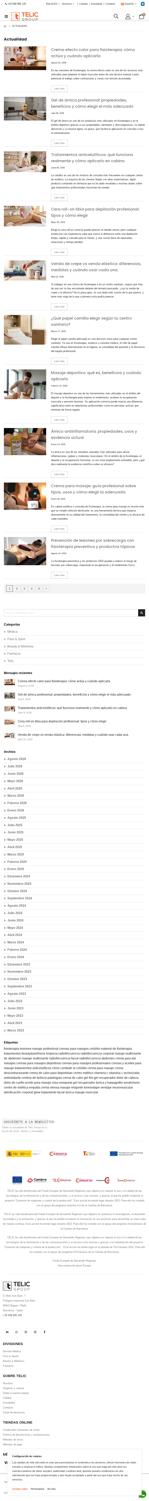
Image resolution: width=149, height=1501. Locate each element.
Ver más (51, 1489)
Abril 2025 (14, 847)
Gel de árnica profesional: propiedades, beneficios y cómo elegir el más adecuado (74, 694)
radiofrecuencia (69, 1053)
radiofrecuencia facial (64, 1058)
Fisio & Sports (11, 1356)
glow (37, 1092)
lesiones (26, 1048)
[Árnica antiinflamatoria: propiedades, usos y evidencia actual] (25, 443)
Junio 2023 (15, 1008)
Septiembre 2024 (19, 898)
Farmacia (13, 653)
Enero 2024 (15, 957)
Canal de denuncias (14, 1412)
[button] (129, 16)
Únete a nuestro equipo (16, 1393)
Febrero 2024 (17, 949)
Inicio (5, 26)
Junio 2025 (15, 832)
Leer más (59, 88)
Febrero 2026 (17, 803)
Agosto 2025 (16, 817)
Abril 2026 (14, 788)
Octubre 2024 (17, 891)
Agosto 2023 (16, 993)
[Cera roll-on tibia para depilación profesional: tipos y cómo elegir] (25, 221)
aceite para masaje (38, 1082)
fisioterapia (12, 1048)
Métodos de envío (13, 1439)
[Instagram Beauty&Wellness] (26, 1332)
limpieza (52, 1053)
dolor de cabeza (127, 1077)
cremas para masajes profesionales (86, 1063)
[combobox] (74, 612)
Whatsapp (16, 1332)
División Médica (12, 1351)
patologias (55, 1077)
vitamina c (101, 1073)
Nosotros (8, 1383)
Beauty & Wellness (20, 646)
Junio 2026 (15, 773)
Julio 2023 (14, 1001)
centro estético (83, 1073)
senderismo (132, 1082)
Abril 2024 (14, 935)
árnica (70, 1092)
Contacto (110, 4)
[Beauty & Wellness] (44, 1332)
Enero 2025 (15, 869)
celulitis (95, 1048)
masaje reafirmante (35, 1058)
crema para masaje (101, 1068)
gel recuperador (105, 1077)
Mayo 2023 (15, 1015)
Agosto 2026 (16, 759)
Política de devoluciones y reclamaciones (26, 1434)
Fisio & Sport (16, 639)
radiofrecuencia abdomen (97, 1058)
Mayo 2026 (15, 781)
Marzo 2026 (15, 795)
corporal (28, 1092)
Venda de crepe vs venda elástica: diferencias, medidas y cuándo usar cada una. (73, 734)
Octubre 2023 (17, 979)
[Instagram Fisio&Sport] (35, 1332)
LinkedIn (7, 1332)
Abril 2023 (14, 1023)
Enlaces (51, 4)
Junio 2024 (15, 920)
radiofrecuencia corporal (98, 1053)
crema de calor (73, 1077)
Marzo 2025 (15, 854)
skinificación (13, 1092)
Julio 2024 (14, 913)
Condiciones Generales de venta (21, 1429)
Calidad (83, 4)
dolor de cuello (14, 1082)
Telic (10, 661)
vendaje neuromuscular (116, 1087)
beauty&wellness (34, 1053)
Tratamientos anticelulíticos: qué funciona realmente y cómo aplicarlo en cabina (72, 708)
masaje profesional (45, 1048)
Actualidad (96, 4)
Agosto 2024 (16, 905)
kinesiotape (92, 1087)
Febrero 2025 (17, 861)
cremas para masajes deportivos (39, 1063)
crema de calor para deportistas (51, 1073)
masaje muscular (86, 1092)
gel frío (89, 1077)
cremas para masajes (74, 1048)
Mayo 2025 (15, 839)
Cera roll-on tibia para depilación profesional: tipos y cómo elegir (62, 721)
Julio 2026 (14, 766)
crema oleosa (50, 1087)
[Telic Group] (24, 16)
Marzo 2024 (15, 942)
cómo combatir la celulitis (69, 1068)
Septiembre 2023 (19, 986)
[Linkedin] (143, 4)
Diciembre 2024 (18, 876)
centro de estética (16, 1087)
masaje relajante (72, 1087)
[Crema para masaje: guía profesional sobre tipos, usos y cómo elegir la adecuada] (25, 497)
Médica (12, 631)
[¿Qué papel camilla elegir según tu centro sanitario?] (25, 330)
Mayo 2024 (15, 927)
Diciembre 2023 (18, 964)
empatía (35, 1087)
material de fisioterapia (116, 1048)
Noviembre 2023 (19, 971)
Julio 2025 (14, 825)
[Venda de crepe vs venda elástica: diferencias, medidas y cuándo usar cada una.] (25, 275)
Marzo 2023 (15, 1030)
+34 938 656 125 (17, 3)
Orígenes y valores (13, 1388)
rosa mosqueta (62, 1082)
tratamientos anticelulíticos (33, 1068)
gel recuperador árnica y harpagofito (98, 1082)
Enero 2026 (15, 810)
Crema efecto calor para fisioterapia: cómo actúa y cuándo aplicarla (64, 681)
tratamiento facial (53, 1092)
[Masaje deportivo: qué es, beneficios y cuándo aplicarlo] (25, 384)
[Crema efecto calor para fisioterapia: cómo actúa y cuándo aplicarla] (25, 61)
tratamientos (13, 1053)
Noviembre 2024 (19, 883)
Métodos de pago (12, 1444)
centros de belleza (35, 1077)
